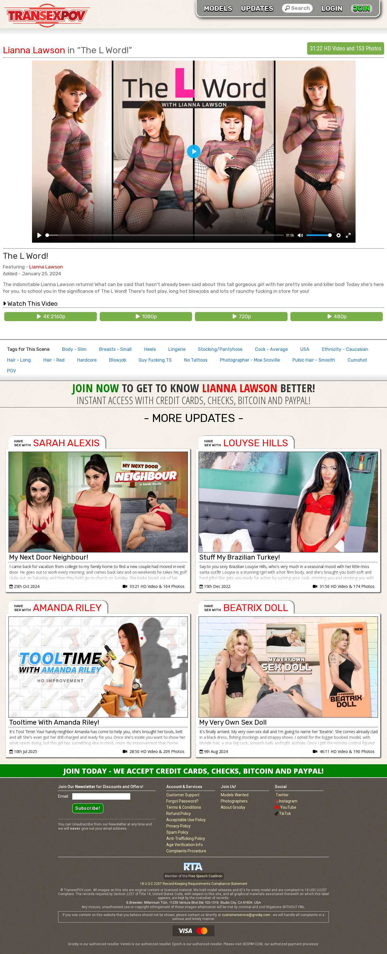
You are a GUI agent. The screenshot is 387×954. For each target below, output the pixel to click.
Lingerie (177, 349)
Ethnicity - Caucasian (345, 349)
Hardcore (87, 360)
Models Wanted (234, 795)
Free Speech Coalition (205, 876)
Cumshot (357, 360)
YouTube (288, 807)
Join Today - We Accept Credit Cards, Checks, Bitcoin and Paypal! (193, 771)
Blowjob (117, 360)
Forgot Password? (182, 801)
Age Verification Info (184, 844)
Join (361, 8)
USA (304, 349)
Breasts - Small (115, 349)
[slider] (164, 235)
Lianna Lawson (34, 50)
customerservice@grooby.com (246, 915)
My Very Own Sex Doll (233, 722)
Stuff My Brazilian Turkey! (239, 557)
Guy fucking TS (155, 360)
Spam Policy (177, 832)
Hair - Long (19, 360)
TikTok (285, 813)
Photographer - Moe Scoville (250, 360)
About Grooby (233, 807)
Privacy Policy (178, 826)
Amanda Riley (67, 608)
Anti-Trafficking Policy (185, 838)
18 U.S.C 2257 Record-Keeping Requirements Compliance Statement (193, 884)
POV (11, 371)
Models (218, 8)
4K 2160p (53, 316)
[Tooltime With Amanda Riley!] (97, 667)
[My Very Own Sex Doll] (288, 667)
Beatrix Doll (255, 608)
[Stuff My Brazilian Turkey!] (288, 502)
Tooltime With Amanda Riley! (54, 722)
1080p (148, 316)
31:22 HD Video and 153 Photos (345, 48)
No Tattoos (195, 360)
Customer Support (182, 795)
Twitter (282, 795)
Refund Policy (178, 813)
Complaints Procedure (186, 851)
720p (244, 316)
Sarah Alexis (66, 443)
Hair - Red (54, 360)
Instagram (288, 801)
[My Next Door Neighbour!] (97, 502)
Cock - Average (271, 349)
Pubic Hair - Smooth (313, 360)
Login (332, 8)
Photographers (234, 801)
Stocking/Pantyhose (220, 349)
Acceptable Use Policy (186, 820)
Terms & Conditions (183, 807)
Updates (257, 8)
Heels (150, 349)
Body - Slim (74, 349)
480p (339, 316)
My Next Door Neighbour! (48, 557)
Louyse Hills (255, 443)
